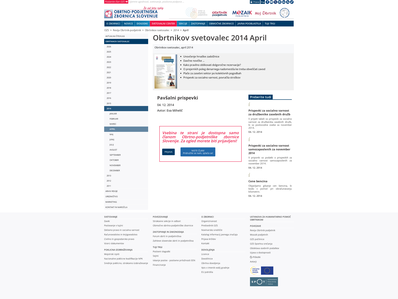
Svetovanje (110, 216)
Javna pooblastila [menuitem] (249, 23)
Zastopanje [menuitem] (198, 23)
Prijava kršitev (208, 239)
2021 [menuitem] (109, 72)
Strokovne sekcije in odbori (167, 221)
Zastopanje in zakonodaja (168, 231)
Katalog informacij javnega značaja (219, 234)
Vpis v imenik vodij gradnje (215, 267)
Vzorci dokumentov (114, 243)
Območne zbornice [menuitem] (221, 23)
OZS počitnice (257, 239)
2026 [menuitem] (109, 46)
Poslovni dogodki (161, 251)
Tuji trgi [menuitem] (270, 23)
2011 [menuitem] (109, 185)
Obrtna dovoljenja (210, 263)
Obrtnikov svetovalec (157, 30)
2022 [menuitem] (109, 67)
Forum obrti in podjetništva (167, 236)
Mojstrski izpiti (111, 254)
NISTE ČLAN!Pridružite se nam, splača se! (198, 152)
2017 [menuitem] (109, 93)
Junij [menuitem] (112, 139)
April (185, 30)
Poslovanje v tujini (113, 225)
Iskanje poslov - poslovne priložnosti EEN (174, 260)
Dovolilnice (207, 258)
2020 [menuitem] (109, 77)
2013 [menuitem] (109, 175)
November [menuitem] (115, 165)
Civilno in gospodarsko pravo (119, 239)
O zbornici (207, 216)
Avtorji (253, 261)
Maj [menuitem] (111, 134)
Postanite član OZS (115, 1)
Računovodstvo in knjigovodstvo (120, 234)
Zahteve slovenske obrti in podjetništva (173, 240)
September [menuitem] (115, 154)
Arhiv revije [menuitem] (111, 191)
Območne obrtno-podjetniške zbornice (173, 225)
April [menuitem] (112, 129)
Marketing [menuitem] (111, 201)
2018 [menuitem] (109, 87)
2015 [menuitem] (109, 103)
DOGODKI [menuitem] (142, 23)
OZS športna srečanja (261, 243)
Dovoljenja (208, 249)
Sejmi (156, 255)
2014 (176, 30)
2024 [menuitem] (109, 56)
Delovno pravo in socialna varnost (121, 229)
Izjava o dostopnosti (260, 252)
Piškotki (257, 257)
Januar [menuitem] (113, 113)
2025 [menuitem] (109, 51)
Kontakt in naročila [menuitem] (116, 207)
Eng (262, 2)
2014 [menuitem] (109, 108)
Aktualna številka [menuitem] (115, 36)
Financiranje (159, 264)
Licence (205, 254)
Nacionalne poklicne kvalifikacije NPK (123, 258)
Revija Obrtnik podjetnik (262, 230)
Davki (107, 221)
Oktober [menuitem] (114, 160)
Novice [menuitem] (128, 23)
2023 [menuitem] (109, 62)
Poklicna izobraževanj (117, 249)
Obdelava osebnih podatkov (264, 248)
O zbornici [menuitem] (113, 23)
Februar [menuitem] (114, 118)
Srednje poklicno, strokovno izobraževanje (126, 263)
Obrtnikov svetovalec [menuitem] (117, 41)
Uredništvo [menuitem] (111, 196)
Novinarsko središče (211, 229)
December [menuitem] (115, 170)
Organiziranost (209, 221)
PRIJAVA (168, 151)
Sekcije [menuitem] (183, 23)
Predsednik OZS (209, 225)
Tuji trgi (157, 247)
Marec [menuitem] (113, 123)
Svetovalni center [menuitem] (163, 23)
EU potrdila (207, 272)
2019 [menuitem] (109, 82)
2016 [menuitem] (109, 98)
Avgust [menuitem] (113, 149)
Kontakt (205, 243)
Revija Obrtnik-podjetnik (127, 30)
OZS (106, 30)
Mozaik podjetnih (259, 234)
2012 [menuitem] (109, 180)
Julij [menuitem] (112, 144)
